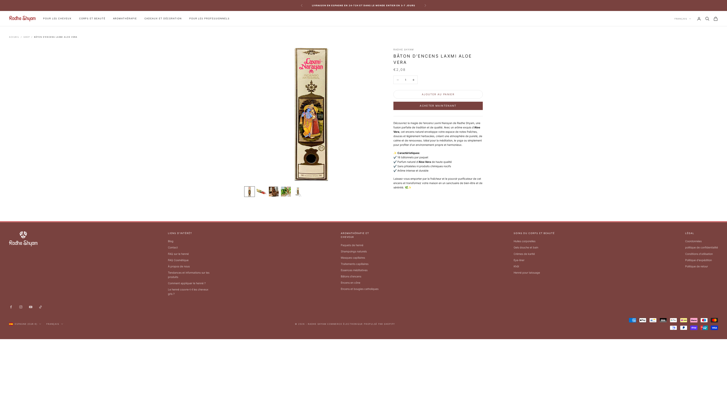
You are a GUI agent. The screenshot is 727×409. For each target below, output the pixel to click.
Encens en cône (350, 282)
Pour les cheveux (57, 18)
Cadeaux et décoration (163, 18)
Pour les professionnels (209, 18)
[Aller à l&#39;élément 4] (286, 191)
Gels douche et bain (526, 247)
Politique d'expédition (698, 260)
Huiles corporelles (524, 241)
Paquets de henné (352, 245)
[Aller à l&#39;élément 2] (261, 191)
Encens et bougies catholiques (359, 288)
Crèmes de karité (524, 253)
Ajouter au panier (438, 94)
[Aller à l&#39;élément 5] (298, 191)
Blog (170, 241)
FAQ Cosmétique (178, 260)
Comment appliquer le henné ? (187, 283)
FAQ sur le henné (178, 253)
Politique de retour (696, 266)
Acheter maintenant (438, 105)
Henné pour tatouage (527, 272)
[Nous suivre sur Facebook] (11, 307)
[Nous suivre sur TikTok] (40, 307)
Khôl (516, 266)
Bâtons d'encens (351, 276)
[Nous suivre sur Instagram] (21, 307)
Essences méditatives (354, 270)
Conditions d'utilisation (699, 253)
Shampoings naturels (354, 251)
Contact (173, 247)
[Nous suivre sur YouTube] (31, 307)
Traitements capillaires (354, 263)
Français (681, 18)
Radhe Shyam (403, 49)
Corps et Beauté (92, 18)
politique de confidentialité (701, 247)
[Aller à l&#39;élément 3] (273, 191)
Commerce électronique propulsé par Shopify (361, 324)
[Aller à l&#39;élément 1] (249, 191)
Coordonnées (693, 241)
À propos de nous (179, 266)
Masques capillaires (353, 257)
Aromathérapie (125, 18)
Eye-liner (519, 260)
